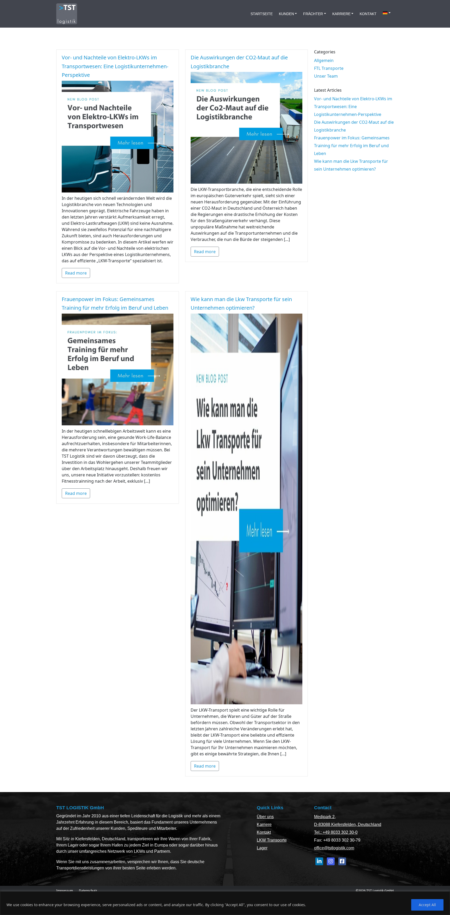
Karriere (341, 14)
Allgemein (324, 60)
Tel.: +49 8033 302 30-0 (336, 832)
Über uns (265, 816)
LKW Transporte (272, 840)
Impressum (64, 890)
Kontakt (368, 14)
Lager (262, 848)
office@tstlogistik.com (334, 848)
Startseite (262, 14)
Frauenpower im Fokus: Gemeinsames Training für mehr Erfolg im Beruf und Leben (352, 145)
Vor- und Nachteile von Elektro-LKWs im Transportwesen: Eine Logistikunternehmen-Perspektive (115, 66)
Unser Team (326, 76)
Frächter (313, 14)
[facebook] (342, 861)
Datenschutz (88, 890)
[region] (225, 903)
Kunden (286, 14)
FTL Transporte (328, 68)
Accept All (427, 904)
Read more (76, 273)
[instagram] (331, 861)
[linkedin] (319, 861)
